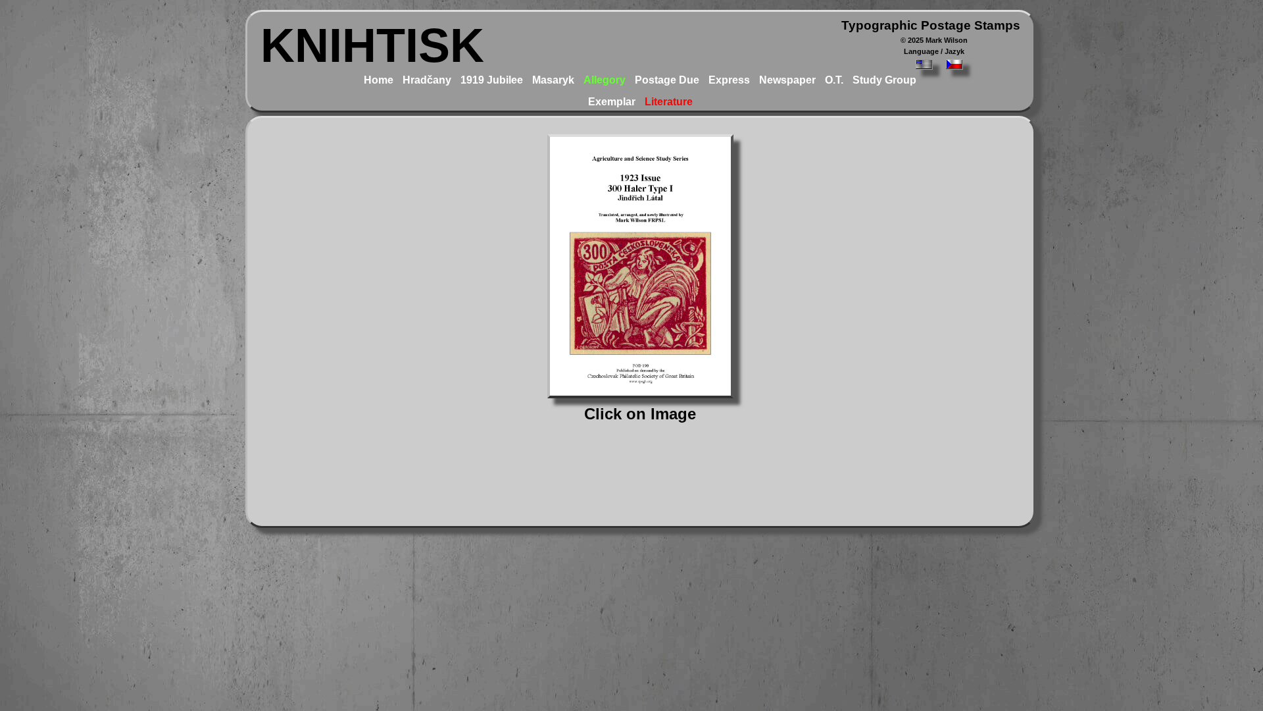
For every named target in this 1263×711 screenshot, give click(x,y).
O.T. (834, 80)
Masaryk (553, 80)
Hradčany (427, 80)
